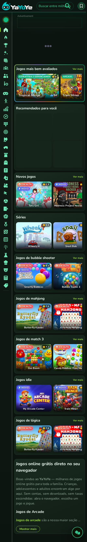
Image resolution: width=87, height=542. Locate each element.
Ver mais (78, 69)
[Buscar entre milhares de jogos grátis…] (68, 6)
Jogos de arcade (28, 520)
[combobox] (55, 6)
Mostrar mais (28, 529)
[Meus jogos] (81, 6)
